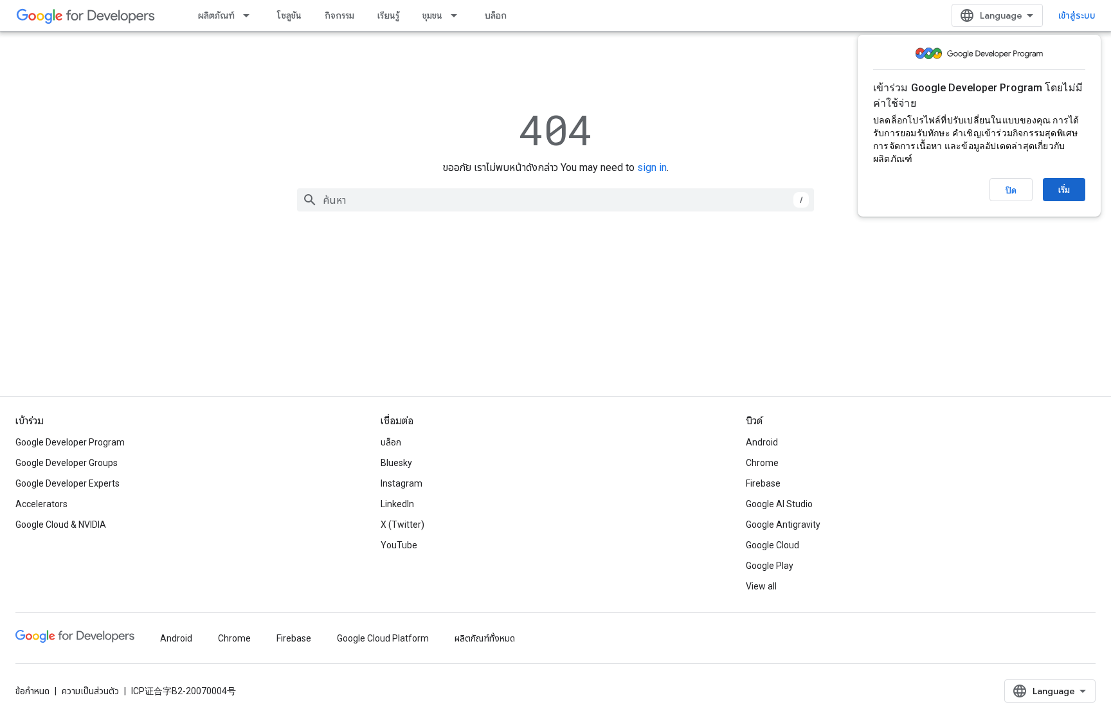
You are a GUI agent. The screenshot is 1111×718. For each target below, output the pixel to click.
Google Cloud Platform (383, 638)
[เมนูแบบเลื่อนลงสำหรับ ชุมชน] (457, 15)
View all (761, 586)
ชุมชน (432, 15)
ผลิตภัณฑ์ (216, 15)
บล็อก (496, 15)
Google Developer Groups (66, 463)
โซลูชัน (289, 15)
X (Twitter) (402, 524)
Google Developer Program (70, 442)
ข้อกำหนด (32, 691)
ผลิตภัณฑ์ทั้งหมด (485, 638)
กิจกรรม (339, 15)
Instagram (401, 483)
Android (762, 442)
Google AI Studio (779, 504)
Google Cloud (772, 545)
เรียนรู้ (388, 15)
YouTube (399, 545)
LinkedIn (397, 504)
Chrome (762, 463)
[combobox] (555, 199)
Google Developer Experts (67, 483)
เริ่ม (1064, 189)
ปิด (1011, 190)
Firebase (763, 483)
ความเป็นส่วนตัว (90, 691)
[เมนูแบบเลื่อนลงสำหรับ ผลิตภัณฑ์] (250, 15)
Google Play (769, 566)
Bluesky (396, 463)
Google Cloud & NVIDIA (60, 524)
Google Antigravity (783, 524)
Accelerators (41, 504)
